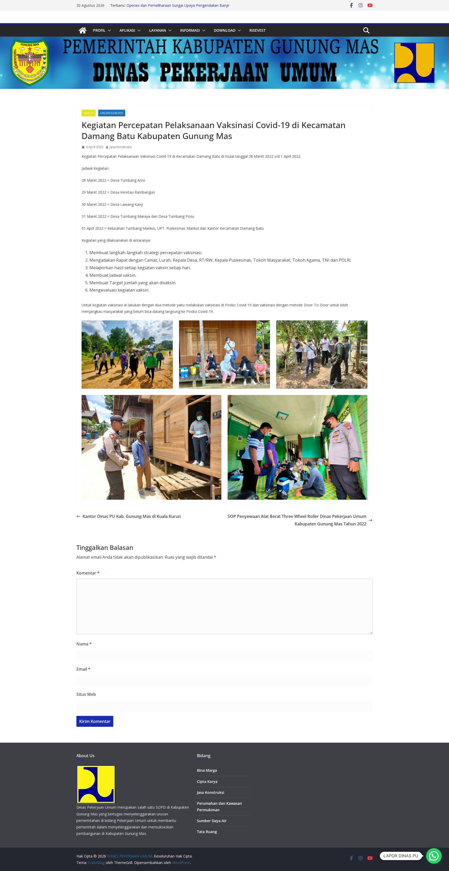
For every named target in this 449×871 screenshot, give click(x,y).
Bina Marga (207, 770)
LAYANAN (157, 30)
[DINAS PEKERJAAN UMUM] (82, 30)
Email (83, 669)
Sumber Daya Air (212, 820)
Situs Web (86, 694)
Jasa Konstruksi (121, 147)
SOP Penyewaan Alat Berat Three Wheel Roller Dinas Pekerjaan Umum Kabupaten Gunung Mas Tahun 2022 (297, 520)
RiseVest (257, 30)
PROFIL (99, 30)
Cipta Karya (207, 781)
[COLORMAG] (95, 768)
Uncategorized (111, 113)
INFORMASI (190, 30)
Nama (84, 644)
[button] (108, 30)
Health (89, 113)
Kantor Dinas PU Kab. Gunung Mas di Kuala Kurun (132, 516)
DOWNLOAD (224, 30)
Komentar (88, 573)
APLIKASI (127, 30)
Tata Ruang (207, 831)
